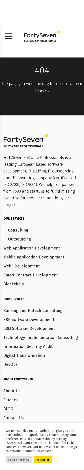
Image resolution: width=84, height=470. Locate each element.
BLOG (8, 408)
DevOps (10, 364)
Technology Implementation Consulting (40, 337)
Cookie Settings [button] (18, 459)
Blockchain (13, 284)
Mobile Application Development (33, 257)
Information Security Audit (28, 346)
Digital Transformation (24, 355)
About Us (11, 390)
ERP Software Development (28, 319)
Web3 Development (21, 266)
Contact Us (13, 417)
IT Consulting (15, 230)
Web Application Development (31, 248)
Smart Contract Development (30, 275)
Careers (10, 399)
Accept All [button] (43, 459)
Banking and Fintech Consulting (32, 310)
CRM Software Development (29, 328)
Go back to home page (42, 101)
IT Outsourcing (17, 239)
